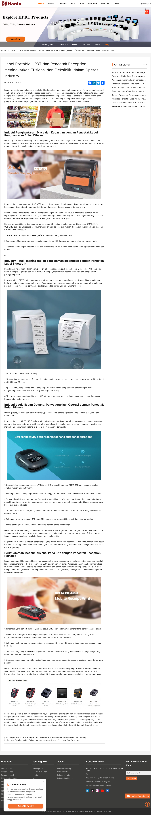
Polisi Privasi (72, 811)
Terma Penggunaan (87, 811)
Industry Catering (64, 769)
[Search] (137, 3)
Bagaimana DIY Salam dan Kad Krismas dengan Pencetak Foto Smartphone (48, 740)
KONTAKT (106, 3)
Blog (107, 44)
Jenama (63, 3)
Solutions (92, 3)
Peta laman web (104, 811)
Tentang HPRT (48, 44)
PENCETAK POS (7, 769)
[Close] (43, 781)
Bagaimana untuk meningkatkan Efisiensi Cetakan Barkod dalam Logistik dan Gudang (47, 737)
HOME (41, 3)
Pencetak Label (7, 772)
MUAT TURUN (77, 3)
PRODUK (52, 3)
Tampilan (86, 44)
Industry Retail (62, 772)
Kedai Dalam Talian (39, 772)
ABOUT (118, 3)
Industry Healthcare (65, 778)
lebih (144, 65)
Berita (97, 44)
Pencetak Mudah (7, 775)
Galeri (75, 44)
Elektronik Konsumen (9, 778)
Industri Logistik (63, 775)
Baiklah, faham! (26, 806)
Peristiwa (63, 44)
